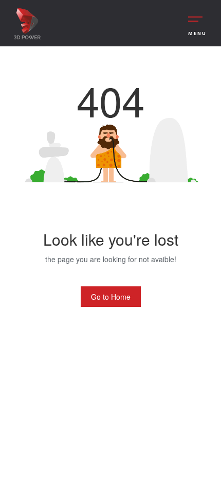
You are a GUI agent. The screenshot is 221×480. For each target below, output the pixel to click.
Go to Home (111, 297)
